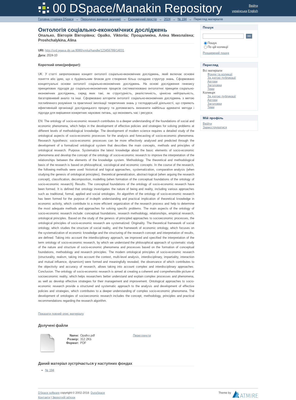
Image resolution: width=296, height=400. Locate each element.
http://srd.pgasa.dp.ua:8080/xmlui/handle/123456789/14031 (84, 50)
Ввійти (253, 5)
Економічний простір (142, 19)
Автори (212, 81)
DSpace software (49, 392)
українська (239, 11)
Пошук (212, 43)
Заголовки (214, 85)
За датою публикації (221, 77)
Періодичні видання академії (101, 19)
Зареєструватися (215, 127)
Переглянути (142, 335)
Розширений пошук (216, 53)
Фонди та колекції (219, 74)
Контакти (44, 397)
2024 (167, 19)
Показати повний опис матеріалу (61, 313)
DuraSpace (98, 392)
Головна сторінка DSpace (56, 19)
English (253, 11)
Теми (210, 89)
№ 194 (182, 19)
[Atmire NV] (245, 395)
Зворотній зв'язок (63, 397)
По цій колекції (218, 47)
